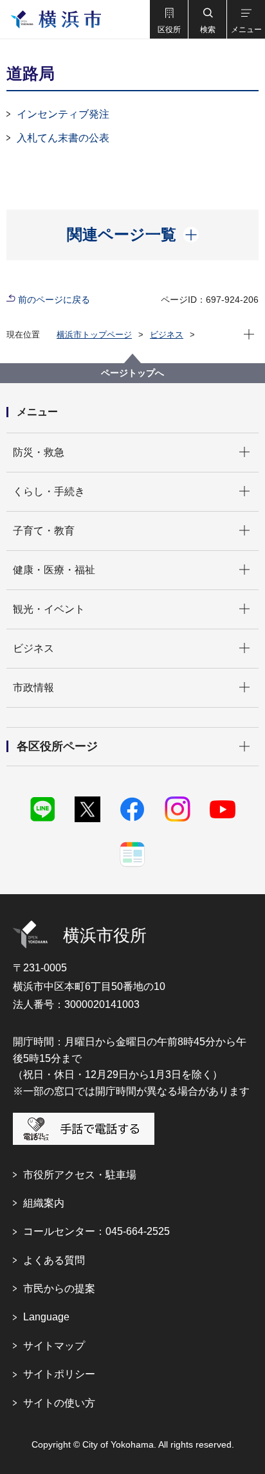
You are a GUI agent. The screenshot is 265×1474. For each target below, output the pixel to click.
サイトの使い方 (59, 1403)
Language (46, 1316)
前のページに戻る (54, 299)
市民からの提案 (59, 1288)
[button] (168, 19)
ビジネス (166, 334)
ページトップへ (132, 373)
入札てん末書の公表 (63, 137)
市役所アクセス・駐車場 (79, 1174)
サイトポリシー (59, 1374)
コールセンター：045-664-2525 (96, 1231)
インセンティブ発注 (63, 114)
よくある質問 (54, 1260)
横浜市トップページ (94, 334)
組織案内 (43, 1203)
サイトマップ (54, 1345)
